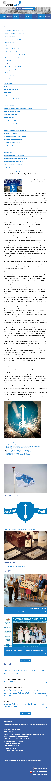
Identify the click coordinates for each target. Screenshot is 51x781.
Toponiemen (41, 16)
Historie (3, 16)
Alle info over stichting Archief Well (12, 27)
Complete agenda (25, 713)
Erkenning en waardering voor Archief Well (14, 33)
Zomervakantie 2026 (9, 75)
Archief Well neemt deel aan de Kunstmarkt (16, 449)
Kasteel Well (9, 16)
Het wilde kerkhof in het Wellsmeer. (12, 142)
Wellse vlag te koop (9, 42)
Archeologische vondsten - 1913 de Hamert (14, 155)
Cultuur (16, 16)
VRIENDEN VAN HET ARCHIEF (12, 747)
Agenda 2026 (8, 60)
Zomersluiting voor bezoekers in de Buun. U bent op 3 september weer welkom (25, 670)
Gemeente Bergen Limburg (10, 105)
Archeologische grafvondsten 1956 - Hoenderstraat (16, 158)
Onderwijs (35, 16)
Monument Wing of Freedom (10, 133)
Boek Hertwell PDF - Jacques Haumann (14, 48)
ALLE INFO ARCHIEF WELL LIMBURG (14, 741)
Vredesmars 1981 (8, 152)
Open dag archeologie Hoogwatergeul (12, 171)
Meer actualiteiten (25, 660)
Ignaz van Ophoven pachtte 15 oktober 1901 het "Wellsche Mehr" (24, 704)
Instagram (44, 774)
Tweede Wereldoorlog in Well (11, 120)
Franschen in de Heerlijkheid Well (11, 98)
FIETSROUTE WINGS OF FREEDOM (14, 750)
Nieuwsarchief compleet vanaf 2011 (13, 66)
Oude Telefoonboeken (9, 149)
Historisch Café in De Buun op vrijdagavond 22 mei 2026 (18, 454)
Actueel (8, 571)
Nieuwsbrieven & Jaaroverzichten (12, 57)
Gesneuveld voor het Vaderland (11, 123)
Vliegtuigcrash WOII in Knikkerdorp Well (13, 139)
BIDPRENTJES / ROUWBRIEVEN (13, 745)
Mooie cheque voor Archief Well (13, 444)
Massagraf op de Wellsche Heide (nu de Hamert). (15, 130)
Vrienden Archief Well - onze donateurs (14, 30)
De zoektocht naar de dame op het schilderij (16, 456)
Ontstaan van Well (8, 83)
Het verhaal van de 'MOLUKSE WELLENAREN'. (16, 453)
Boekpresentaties (9, 45)
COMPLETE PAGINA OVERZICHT (13, 743)
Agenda (8, 664)
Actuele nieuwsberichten (10, 63)
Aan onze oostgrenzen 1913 (10, 114)
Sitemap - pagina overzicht (11, 69)
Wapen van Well (7, 92)
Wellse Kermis (14, 681)
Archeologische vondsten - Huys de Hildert (14, 161)
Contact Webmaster (9, 78)
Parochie (22, 16)
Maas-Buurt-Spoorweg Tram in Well (12, 111)
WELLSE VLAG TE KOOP (11, 748)
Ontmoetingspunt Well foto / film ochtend (15, 54)
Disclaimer (7, 72)
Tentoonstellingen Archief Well (12, 51)
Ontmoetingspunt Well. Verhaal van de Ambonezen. (17, 447)
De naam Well (7, 86)
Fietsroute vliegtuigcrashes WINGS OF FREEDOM (15, 136)
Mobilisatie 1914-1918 (9, 117)
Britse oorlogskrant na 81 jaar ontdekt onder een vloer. (18, 450)
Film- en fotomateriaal (10, 36)
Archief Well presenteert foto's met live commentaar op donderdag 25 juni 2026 (24, 446)
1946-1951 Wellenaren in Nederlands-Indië (13, 127)
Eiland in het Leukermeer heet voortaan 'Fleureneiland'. (18, 451)
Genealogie (6, 95)
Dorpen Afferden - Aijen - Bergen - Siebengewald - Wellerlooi (18, 108)
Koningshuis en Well (8, 145)
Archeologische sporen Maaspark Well (13, 164)
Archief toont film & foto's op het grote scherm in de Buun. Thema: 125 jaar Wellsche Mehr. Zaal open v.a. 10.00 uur (25, 692)
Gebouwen (28, 16)
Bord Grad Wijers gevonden (10, 167)
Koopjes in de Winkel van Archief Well (13, 39)
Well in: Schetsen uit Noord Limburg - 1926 (13, 102)
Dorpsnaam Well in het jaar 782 (11, 89)
